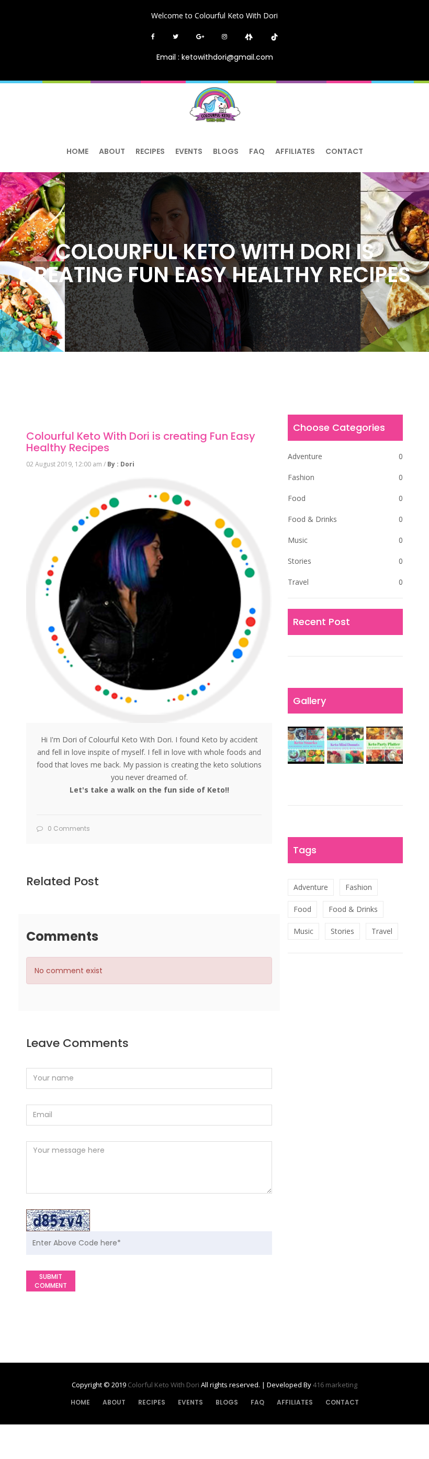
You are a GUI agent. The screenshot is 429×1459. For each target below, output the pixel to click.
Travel (345, 582)
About (112, 151)
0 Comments (68, 828)
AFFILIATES (295, 151)
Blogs (226, 151)
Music (345, 540)
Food (345, 498)
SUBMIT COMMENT (51, 1281)
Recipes (150, 151)
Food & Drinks (345, 519)
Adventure (345, 456)
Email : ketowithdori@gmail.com (214, 57)
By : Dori (120, 464)
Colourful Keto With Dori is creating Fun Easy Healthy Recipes (140, 442)
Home (77, 151)
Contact (344, 151)
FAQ (257, 151)
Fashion (345, 477)
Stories (345, 561)
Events (188, 151)
